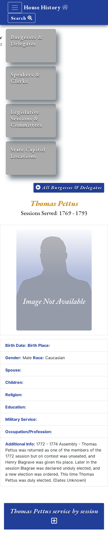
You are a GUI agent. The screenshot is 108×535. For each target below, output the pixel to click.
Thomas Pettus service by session (54, 511)
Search (19, 18)
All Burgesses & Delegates (71, 187)
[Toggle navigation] (15, 7)
